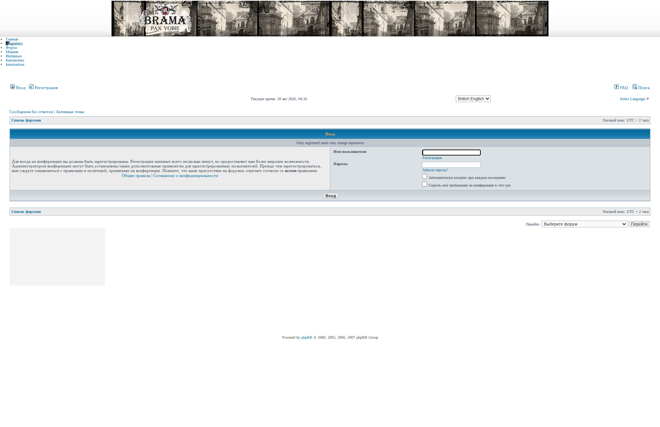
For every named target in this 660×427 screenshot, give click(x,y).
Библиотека (15, 60)
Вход (20, 87)
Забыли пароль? (435, 170)
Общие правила (136, 175)
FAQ (623, 87)
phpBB (306, 337)
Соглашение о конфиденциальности (185, 175)
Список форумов (26, 120)
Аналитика (14, 43)
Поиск (643, 87)
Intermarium (15, 64)
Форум (11, 47)
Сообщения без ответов (31, 111)
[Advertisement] (245, 281)
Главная (12, 39)
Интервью (14, 56)
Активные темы (70, 111)
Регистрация (46, 87)
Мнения (12, 52)
